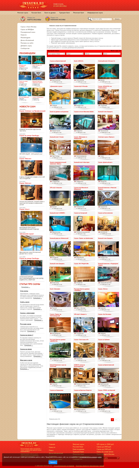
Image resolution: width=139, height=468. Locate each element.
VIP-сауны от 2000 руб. (105, 444)
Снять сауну (24, 302)
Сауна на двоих (26, 349)
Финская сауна (22, 13)
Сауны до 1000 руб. (104, 449)
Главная (52, 444)
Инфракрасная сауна (95, 13)
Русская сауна (25, 324)
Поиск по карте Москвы (105, 454)
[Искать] (117, 458)
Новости (23, 35)
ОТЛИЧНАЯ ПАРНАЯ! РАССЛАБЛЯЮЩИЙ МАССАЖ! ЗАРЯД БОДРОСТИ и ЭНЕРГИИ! (31, 278)
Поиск (51, 450)
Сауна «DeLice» (25, 158)
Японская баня (78, 13)
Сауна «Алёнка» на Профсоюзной (32, 111)
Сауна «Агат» (25, 209)
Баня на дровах (50, 13)
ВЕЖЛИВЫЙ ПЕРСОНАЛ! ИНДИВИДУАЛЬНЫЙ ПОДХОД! (29, 228)
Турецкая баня (64, 13)
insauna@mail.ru (25, 451)
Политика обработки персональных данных (90, 466)
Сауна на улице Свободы (29, 135)
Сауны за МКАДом (27, 29)
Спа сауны (24, 291)
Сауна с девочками (27, 313)
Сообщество (25, 48)
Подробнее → (25, 287)
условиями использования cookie (90, 457)
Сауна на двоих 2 (26, 335)
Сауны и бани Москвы (28, 27)
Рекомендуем (25, 37)
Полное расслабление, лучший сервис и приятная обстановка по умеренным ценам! (32, 203)
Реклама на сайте (27, 43)
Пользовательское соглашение (64, 466)
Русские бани (78, 447)
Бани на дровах (78, 449)
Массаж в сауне (26, 360)
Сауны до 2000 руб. (104, 447)
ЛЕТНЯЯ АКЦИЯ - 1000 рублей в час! (31, 154)
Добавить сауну (26, 46)
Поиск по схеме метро (105, 452)
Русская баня (36, 13)
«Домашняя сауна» (27, 234)
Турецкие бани (78, 452)
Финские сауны (78, 444)
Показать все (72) (54, 419)
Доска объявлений (27, 40)
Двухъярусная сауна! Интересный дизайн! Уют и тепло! (30, 253)
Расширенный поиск (28, 32)
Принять (53, 462)
